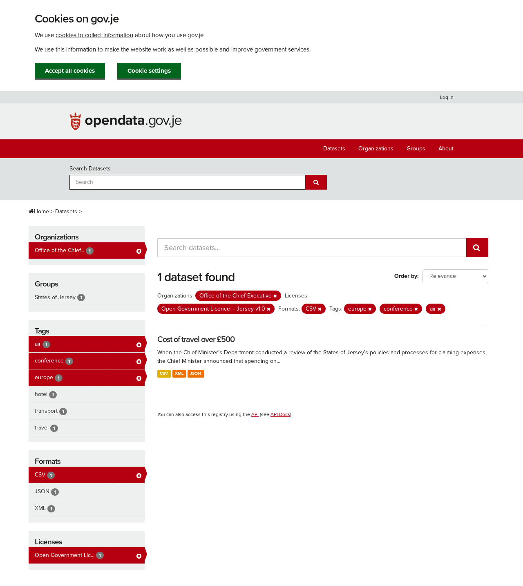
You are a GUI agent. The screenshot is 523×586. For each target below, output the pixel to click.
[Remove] (275, 296)
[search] (477, 247)
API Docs (280, 414)
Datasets (334, 148)
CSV (164, 373)
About (446, 148)
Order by (405, 276)
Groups (416, 148)
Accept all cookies (70, 70)
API (255, 414)
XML (179, 373)
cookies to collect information (94, 35)
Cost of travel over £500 (196, 339)
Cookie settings (149, 70)
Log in (447, 97)
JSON (195, 373)
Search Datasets (90, 168)
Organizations (375, 148)
